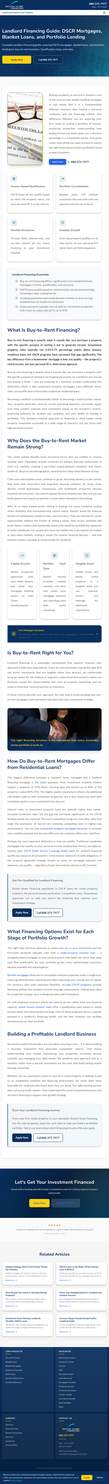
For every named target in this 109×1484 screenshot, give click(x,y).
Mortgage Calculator (67, 1382)
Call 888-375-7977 (48, 59)
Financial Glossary (66, 1386)
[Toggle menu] (104, 12)
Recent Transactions (13, 1433)
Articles (62, 1366)
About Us (9, 1425)
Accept (87, 1477)
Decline (100, 1477)
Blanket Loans (11, 1362)
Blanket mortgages (18, 975)
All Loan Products (12, 1358)
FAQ (61, 1370)
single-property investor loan (77, 952)
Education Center (66, 1374)
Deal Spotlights (65, 1403)
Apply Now (17, 59)
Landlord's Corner (66, 1362)
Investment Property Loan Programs (17, 12)
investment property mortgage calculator (64, 828)
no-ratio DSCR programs (77, 984)
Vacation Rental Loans (14, 1378)
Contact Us (10, 1441)
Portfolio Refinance (13, 1382)
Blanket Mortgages (13, 1366)
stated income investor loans (35, 1006)
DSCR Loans (10, 1374)
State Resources (65, 1378)
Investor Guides (65, 1394)
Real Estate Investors (67, 1358)
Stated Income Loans (13, 1370)
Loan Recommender (67, 1399)
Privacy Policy (11, 1445)
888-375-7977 (98, 3)
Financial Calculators (67, 1390)
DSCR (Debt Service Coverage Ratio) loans (49, 850)
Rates (61, 1407)
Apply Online (57, 162)
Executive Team (11, 1429)
